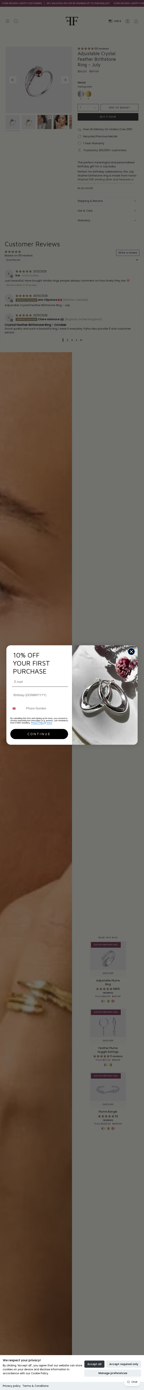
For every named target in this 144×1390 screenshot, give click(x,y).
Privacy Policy (37, 723)
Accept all (94, 1364)
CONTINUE (39, 734)
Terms (49, 723)
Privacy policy (12, 1386)
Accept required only (123, 1364)
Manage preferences (112, 1373)
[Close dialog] (131, 651)
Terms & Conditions (35, 1386)
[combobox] (17, 708)
